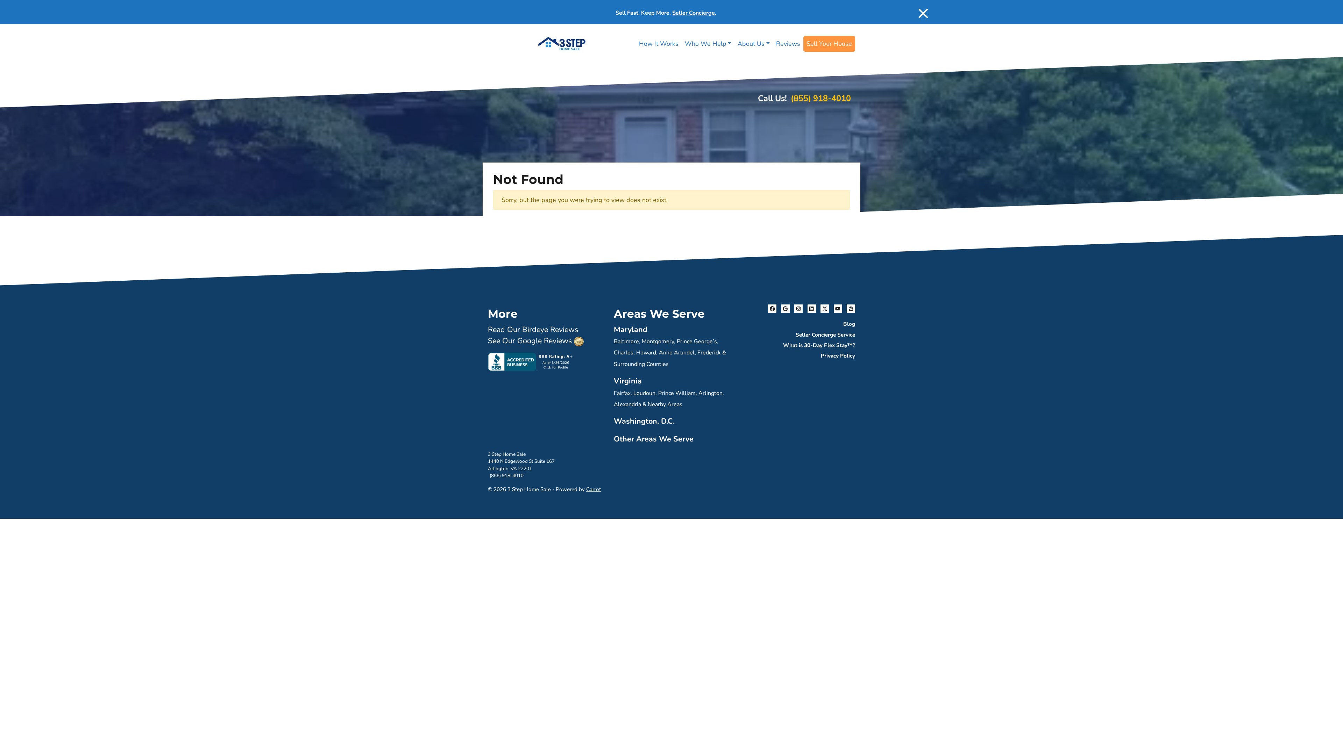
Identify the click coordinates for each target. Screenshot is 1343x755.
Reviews (788, 43)
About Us (751, 43)
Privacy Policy (838, 355)
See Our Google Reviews (530, 341)
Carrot (593, 489)
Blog (849, 324)
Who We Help (705, 43)
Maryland (630, 329)
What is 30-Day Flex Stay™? (819, 345)
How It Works (658, 43)
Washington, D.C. (644, 421)
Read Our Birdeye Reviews (533, 329)
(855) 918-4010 (821, 98)
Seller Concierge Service (825, 334)
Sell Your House (829, 43)
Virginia (628, 381)
